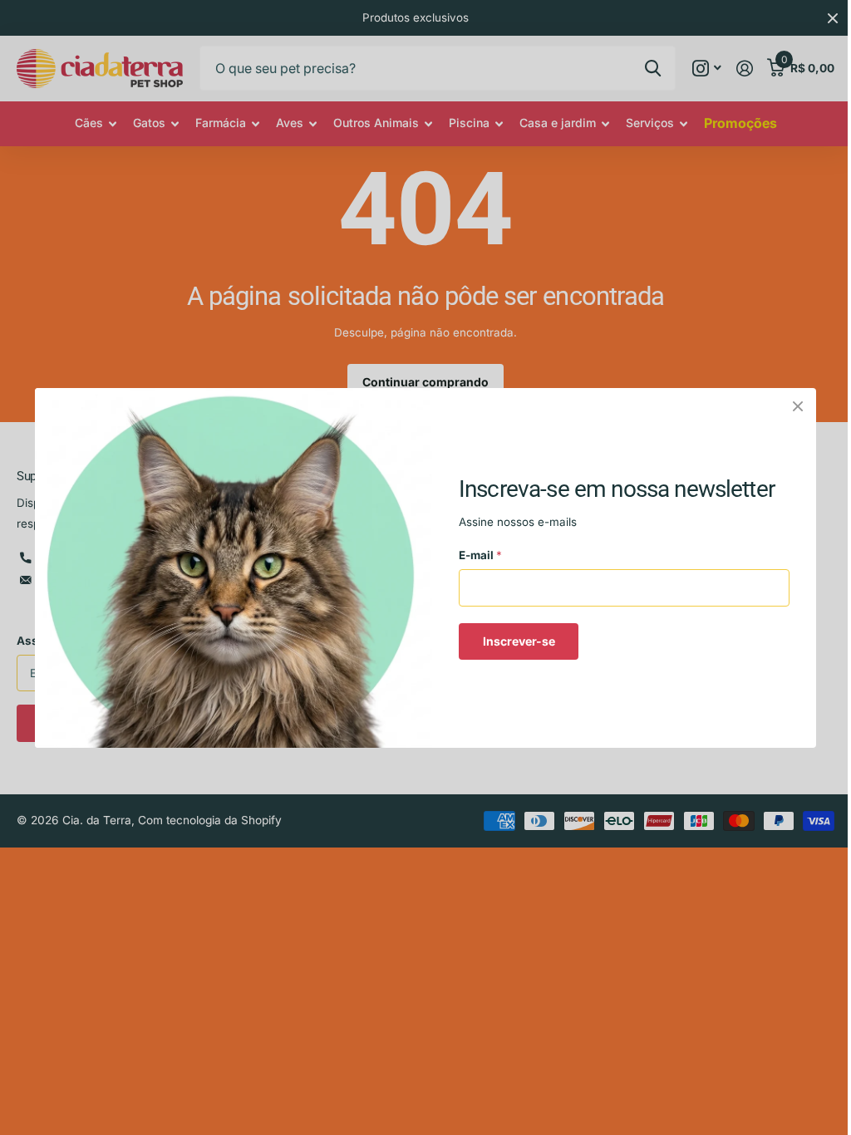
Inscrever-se (519, 640)
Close (798, 406)
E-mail (480, 555)
